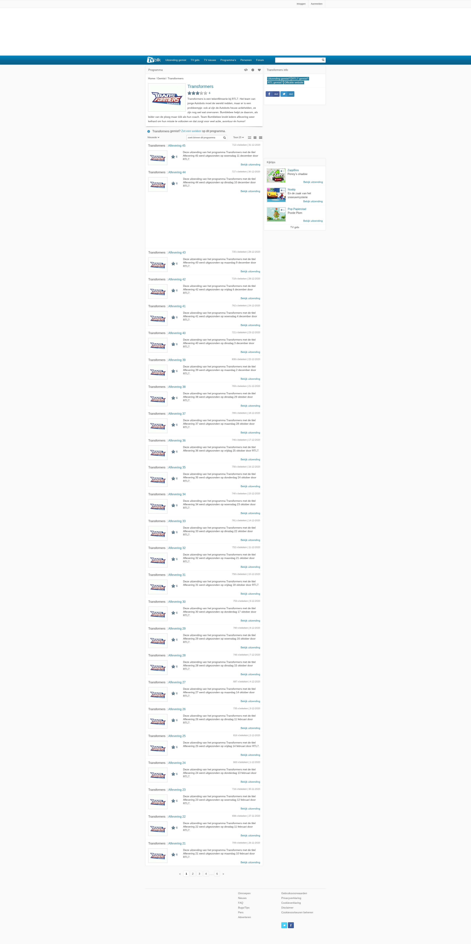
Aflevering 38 (177, 386)
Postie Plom (295, 212)
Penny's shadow (297, 174)
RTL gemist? (275, 82)
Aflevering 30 (177, 601)
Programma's (228, 60)
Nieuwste (152, 137)
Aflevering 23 (177, 789)
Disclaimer (287, 907)
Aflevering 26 (177, 709)
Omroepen (244, 893)
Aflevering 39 (177, 360)
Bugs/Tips (243, 907)
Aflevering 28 (177, 655)
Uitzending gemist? (279, 78)
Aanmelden (317, 4)
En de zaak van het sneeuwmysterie (299, 195)
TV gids (195, 60)
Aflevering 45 (176, 145)
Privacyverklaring (291, 898)
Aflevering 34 (177, 494)
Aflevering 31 (177, 574)
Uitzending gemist (175, 60)
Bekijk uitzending (250, 164)
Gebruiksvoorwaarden (294, 893)
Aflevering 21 (177, 843)
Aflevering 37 (177, 413)
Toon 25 (237, 137)
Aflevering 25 (177, 736)
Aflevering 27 (177, 682)
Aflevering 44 (177, 172)
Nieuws (242, 898)
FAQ (240, 903)
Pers (240, 912)
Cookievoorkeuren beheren (297, 912)
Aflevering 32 (177, 548)
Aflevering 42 (177, 279)
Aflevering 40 (177, 333)
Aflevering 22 (177, 816)
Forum (260, 60)
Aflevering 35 (177, 467)
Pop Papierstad (297, 208)
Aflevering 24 (177, 762)
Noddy (292, 189)
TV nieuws (210, 60)
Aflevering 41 (177, 306)
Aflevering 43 (177, 252)
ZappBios (293, 170)
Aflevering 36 (177, 440)
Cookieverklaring (291, 903)
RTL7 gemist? (300, 78)
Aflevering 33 (177, 521)
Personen (246, 60)
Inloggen (301, 4)
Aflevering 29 (177, 628)
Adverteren (244, 917)
